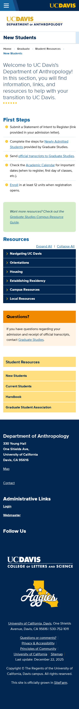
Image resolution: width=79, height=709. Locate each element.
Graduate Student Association (28, 407)
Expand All (44, 246)
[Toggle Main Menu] (6, 5)
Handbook (13, 396)
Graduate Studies (31, 339)
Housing (16, 271)
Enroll (14, 184)
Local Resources (22, 298)
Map (6, 468)
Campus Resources (25, 289)
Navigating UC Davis (26, 253)
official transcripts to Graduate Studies (46, 156)
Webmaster (12, 515)
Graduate (23, 49)
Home (7, 49)
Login (7, 506)
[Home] (37, 21)
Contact (9, 482)
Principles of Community (38, 648)
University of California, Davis (29, 623)
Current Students (19, 386)
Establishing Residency (27, 280)
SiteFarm (60, 682)
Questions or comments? (38, 637)
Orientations (19, 262)
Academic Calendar (40, 165)
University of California (30, 654)
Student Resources (48, 49)
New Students (16, 375)
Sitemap (57, 654)
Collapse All (66, 246)
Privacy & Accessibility (38, 643)
